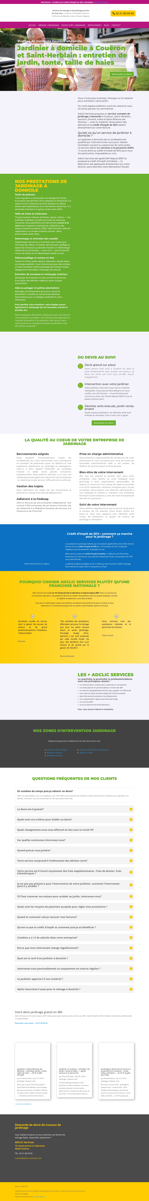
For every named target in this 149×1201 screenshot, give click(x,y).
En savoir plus (102, 2)
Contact (116, 25)
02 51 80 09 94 (125, 13)
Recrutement (95, 25)
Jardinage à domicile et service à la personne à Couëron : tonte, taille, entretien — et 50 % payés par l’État (116, 1072)
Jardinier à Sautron (54, 752)
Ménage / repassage (49, 25)
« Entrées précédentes (23, 1104)
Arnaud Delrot (109, 1078)
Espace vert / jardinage (73, 25)
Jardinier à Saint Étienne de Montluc (94, 750)
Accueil (32, 25)
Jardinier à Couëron (55, 755)
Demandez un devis (122, 74)
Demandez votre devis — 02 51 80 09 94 (31, 1023)
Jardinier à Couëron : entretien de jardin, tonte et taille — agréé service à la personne (74, 1071)
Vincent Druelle (26, 1078)
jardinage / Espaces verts (26, 1081)
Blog (106, 25)
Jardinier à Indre (86, 752)
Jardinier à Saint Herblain (57, 750)
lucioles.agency (39, 1196)
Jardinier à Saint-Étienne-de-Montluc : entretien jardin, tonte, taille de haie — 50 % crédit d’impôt (32, 1072)
